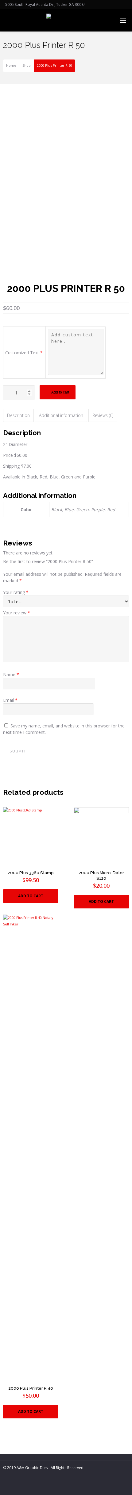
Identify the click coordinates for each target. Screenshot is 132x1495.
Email (10, 700)
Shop (26, 65)
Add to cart (60, 392)
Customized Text (24, 353)
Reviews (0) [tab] (102, 415)
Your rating (16, 592)
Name (11, 674)
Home (11, 65)
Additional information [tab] (61, 415)
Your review (16, 613)
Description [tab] (18, 415)
